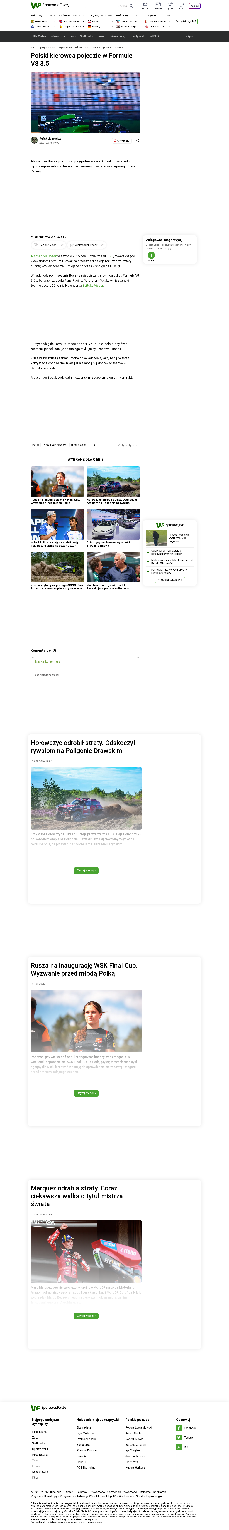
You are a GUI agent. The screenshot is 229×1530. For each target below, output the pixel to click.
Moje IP (111, 1496)
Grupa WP (54, 1492)
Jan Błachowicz (135, 1456)
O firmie (68, 1492)
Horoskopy (50, 1496)
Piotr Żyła (131, 1462)
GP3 (110, 256)
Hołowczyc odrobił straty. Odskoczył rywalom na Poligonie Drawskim (112, 501)
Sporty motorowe (47, 47)
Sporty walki (137, 36)
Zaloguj (195, 5)
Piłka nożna (57, 36)
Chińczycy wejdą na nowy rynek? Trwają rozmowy (108, 544)
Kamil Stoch (133, 1433)
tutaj (100, 1522)
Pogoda (36, 1496)
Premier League (87, 1439)
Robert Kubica (134, 1439)
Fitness (37, 1466)
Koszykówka (40, 1472)
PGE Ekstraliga (86, 1467)
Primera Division (87, 1450)
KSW (35, 1477)
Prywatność (97, 1492)
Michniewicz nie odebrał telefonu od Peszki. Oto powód (172, 562)
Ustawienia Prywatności (122, 1492)
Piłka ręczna (40, 1454)
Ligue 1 (81, 1462)
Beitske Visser (92, 285)
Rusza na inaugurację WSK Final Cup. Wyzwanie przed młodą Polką (55, 501)
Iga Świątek (132, 1450)
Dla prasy (81, 1492)
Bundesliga (83, 1444)
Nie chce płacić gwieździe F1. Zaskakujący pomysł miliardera (108, 587)
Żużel (101, 36)
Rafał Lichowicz (50, 138)
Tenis (72, 36)
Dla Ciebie (39, 36)
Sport (139, 1496)
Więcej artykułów (169, 579)
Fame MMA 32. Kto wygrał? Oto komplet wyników (169, 571)
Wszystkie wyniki (185, 21)
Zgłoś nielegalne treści (46, 674)
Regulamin (159, 1492)
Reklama (145, 1492)
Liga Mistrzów (85, 1433)
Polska (35, 445)
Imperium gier (154, 1496)
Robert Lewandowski (138, 1427)
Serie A (81, 1456)
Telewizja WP (85, 1496)
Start (33, 47)
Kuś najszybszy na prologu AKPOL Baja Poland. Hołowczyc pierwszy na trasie (57, 587)
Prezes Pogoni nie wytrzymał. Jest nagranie (179, 538)
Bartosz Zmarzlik (136, 1444)
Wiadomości (126, 1496)
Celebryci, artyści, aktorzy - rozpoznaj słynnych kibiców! (167, 552)
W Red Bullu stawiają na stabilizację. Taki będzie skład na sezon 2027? (55, 544)
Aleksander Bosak (44, 256)
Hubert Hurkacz (135, 1467)
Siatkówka (86, 36)
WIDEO (154, 36)
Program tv (67, 1496)
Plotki (100, 1496)
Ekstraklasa (84, 1427)
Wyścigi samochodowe (70, 47)
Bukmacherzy (117, 36)
